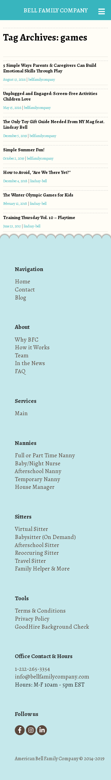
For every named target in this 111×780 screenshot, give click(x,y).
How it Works (32, 347)
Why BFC (27, 339)
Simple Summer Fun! (23, 150)
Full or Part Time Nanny (45, 455)
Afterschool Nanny (38, 471)
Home (22, 281)
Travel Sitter (30, 561)
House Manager (35, 487)
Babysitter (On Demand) (45, 537)
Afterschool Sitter (37, 545)
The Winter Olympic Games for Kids (38, 195)
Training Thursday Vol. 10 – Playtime (39, 217)
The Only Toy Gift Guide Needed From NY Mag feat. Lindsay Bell (54, 124)
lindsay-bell (38, 181)
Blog (20, 297)
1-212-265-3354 (32, 669)
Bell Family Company (55, 10)
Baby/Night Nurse (37, 463)
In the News (30, 363)
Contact (25, 289)
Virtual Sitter (31, 529)
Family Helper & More (42, 568)
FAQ (20, 371)
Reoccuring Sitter (37, 553)
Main (21, 413)
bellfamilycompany (41, 79)
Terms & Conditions (40, 610)
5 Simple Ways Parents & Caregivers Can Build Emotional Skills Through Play (49, 68)
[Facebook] (20, 730)
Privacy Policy (32, 618)
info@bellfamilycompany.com (52, 676)
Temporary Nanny (37, 479)
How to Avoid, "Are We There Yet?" (37, 172)
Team (21, 355)
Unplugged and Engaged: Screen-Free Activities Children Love (50, 96)
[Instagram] (31, 730)
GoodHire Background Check (52, 627)
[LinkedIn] (42, 730)
